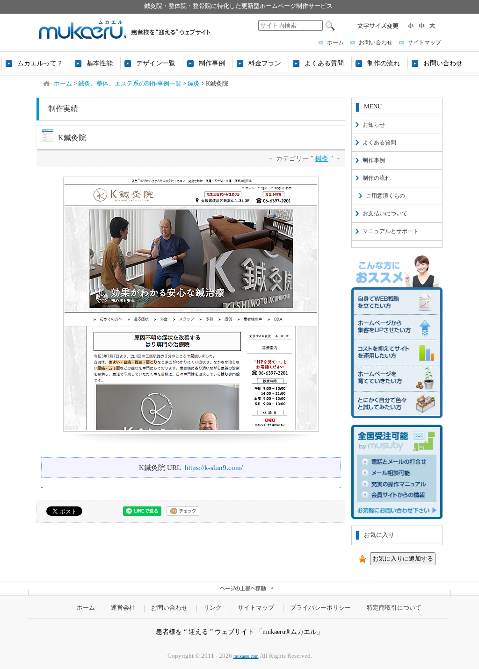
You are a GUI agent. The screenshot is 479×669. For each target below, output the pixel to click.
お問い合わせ (375, 42)
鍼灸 (321, 158)
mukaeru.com (246, 656)
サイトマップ (424, 42)
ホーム (335, 42)
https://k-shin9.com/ (214, 467)
